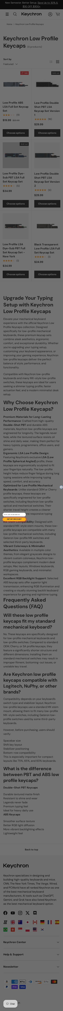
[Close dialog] (61, 487)
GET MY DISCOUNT (14, 519)
